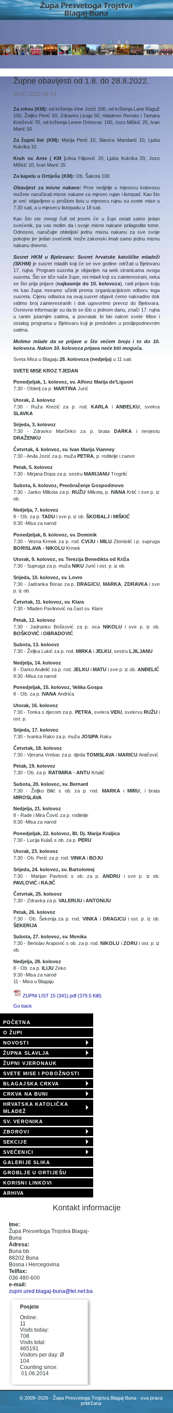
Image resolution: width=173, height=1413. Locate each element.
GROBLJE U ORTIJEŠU (35, 1172)
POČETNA (17, 1022)
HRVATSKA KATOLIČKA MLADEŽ (35, 1107)
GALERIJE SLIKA (26, 1162)
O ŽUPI (13, 1032)
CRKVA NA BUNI (25, 1094)
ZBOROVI (16, 1131)
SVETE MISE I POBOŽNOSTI (41, 1073)
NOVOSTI (16, 1042)
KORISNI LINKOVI (27, 1182)
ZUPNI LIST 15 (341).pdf (62, 995)
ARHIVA (13, 1193)
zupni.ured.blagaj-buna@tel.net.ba (51, 1291)
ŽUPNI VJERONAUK (30, 1063)
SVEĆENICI (18, 1152)
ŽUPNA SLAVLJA (26, 1053)
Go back (22, 1006)
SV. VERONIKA (23, 1121)
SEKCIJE (15, 1142)
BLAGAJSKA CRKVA (31, 1083)
